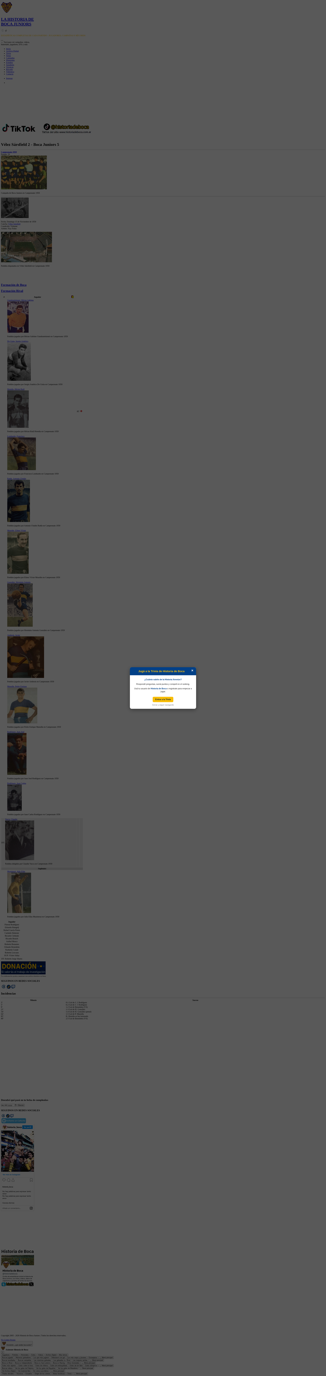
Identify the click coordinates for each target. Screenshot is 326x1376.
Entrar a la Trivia (163, 699)
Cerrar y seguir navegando (163, 705)
